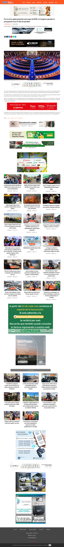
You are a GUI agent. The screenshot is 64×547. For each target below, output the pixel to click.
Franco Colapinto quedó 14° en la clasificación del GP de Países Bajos (51, 187)
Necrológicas (32, 244)
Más (56, 2)
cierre (8, 118)
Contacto (15, 529)
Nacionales (51, 2)
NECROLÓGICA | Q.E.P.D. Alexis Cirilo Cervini (32, 248)
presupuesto (20, 118)
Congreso (12, 118)
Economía (32, 221)
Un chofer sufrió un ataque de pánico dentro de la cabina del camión (11, 404)
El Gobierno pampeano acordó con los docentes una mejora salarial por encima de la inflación (11, 386)
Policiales (45, 2)
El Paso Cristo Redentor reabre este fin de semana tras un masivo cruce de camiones (12, 294)
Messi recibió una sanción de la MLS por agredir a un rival (32, 293)
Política (51, 201)
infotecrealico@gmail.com (32, 537)
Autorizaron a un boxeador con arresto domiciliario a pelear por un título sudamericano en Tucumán (51, 294)
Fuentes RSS (41, 529)
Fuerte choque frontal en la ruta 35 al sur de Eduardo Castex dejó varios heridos (12, 226)
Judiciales (12, 267)
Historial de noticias (23, 529)
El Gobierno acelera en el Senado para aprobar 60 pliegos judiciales (51, 206)
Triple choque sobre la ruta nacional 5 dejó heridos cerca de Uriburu (13, 206)
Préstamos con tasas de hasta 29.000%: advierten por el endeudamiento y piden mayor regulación (32, 227)
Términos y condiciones (32, 529)
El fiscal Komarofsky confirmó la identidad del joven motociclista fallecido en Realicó (31, 386)
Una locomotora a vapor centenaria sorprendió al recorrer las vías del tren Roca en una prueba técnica (51, 273)
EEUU (16, 118)
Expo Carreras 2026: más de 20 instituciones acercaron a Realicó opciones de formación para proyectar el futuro (49, 386)
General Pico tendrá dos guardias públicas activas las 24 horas (51, 226)
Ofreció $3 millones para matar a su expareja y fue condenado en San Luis (12, 272)
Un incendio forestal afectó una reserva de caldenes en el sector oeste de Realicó (32, 206)
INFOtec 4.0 (8, 24)
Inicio (24, 2)
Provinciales (51, 221)
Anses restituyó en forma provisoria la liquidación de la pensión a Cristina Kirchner (32, 272)
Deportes (28, 2)
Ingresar (48, 529)
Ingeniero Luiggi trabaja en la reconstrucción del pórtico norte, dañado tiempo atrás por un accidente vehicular (30, 405)
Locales (33, 2)
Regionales (39, 2)
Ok (49, 545)
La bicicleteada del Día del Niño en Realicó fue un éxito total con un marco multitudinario (12, 187)
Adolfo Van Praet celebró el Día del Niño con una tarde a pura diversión (32, 187)
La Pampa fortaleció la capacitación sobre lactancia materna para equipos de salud (51, 249)
